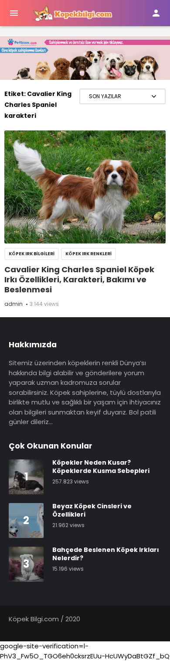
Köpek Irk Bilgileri (31, 253)
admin (13, 304)
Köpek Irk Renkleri (88, 253)
